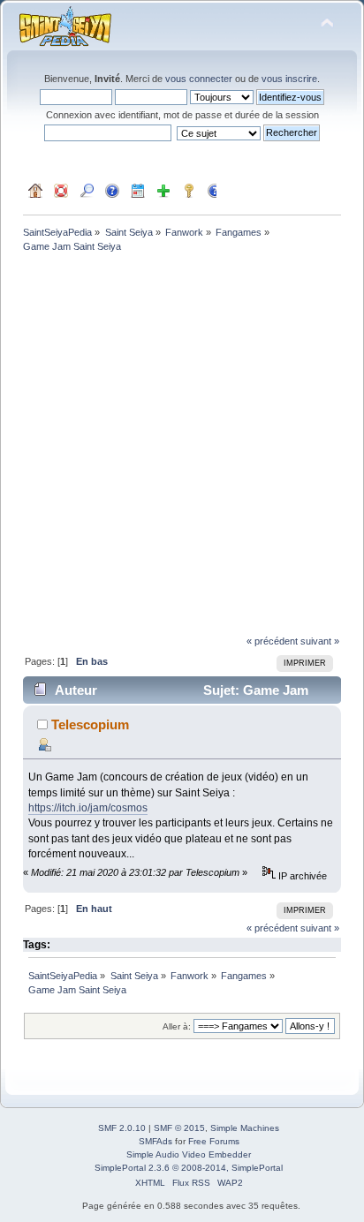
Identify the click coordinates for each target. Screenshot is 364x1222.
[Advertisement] (182, 446)
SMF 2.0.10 (122, 1128)
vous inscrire (289, 78)
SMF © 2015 (179, 1128)
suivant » (319, 641)
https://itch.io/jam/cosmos (88, 808)
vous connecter (198, 78)
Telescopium (90, 724)
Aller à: (177, 1026)
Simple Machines (244, 1128)
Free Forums (213, 1141)
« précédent (272, 641)
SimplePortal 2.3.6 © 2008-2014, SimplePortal (189, 1168)
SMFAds (155, 1141)
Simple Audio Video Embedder (188, 1154)
